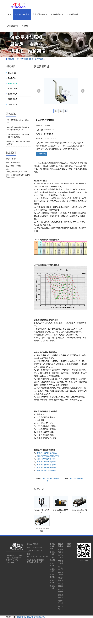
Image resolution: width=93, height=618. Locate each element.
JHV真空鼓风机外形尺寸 (47, 471)
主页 (17, 59)
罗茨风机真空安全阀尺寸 (47, 468)
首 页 (9, 14)
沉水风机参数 (12, 78)
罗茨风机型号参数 (22, 14)
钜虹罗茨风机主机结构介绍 (48, 456)
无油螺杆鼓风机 (57, 14)
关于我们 (25, 26)
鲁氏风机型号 (12, 73)
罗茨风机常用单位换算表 (47, 453)
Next (82, 91)
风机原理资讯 (12, 26)
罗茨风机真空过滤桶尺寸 (47, 465)
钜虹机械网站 (21, 617)
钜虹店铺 (30, 617)
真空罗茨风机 (39, 59)
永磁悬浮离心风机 (40, 14)
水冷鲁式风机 (12, 94)
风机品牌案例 (72, 14)
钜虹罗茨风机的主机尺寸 (47, 459)
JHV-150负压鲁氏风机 (77, 478)
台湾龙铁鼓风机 (39, 617)
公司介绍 (42, 154)
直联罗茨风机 (12, 99)
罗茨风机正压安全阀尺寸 (47, 462)
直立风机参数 (12, 88)
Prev (38, 91)
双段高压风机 (12, 104)
